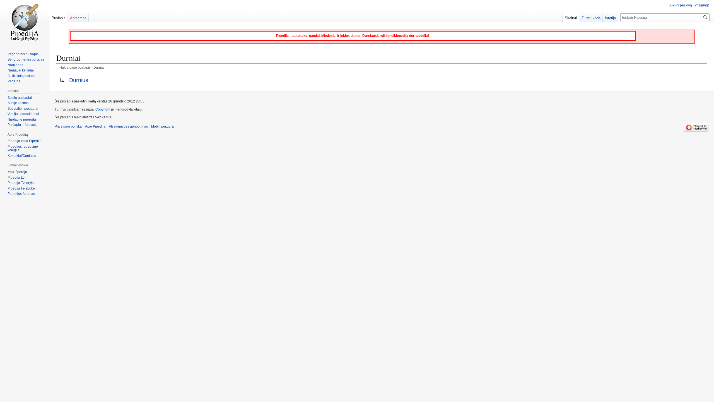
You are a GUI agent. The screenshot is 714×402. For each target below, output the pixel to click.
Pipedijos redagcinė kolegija (23, 148)
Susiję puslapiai (20, 98)
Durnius (78, 80)
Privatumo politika (68, 126)
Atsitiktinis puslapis (22, 76)
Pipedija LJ (16, 178)
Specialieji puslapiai (23, 109)
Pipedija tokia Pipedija (25, 141)
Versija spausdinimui (23, 114)
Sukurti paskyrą (680, 5)
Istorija (610, 18)
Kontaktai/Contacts (22, 156)
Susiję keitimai (19, 103)
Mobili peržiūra (162, 126)
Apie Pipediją (95, 126)
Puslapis (59, 18)
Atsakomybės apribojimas (128, 126)
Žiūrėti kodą (591, 18)
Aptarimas (78, 18)
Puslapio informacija (23, 125)
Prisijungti (702, 5)
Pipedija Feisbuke (21, 188)
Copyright (102, 109)
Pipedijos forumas (21, 194)
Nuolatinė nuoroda (22, 119)
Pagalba (14, 81)
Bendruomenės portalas (26, 59)
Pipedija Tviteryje (21, 183)
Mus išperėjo (17, 172)
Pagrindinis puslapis (23, 54)
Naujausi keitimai (21, 70)
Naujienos (15, 65)
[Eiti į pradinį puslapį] (24, 22)
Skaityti (571, 18)
